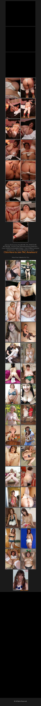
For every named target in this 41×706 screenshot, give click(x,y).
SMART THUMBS (24, 590)
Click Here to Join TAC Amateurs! (20, 252)
